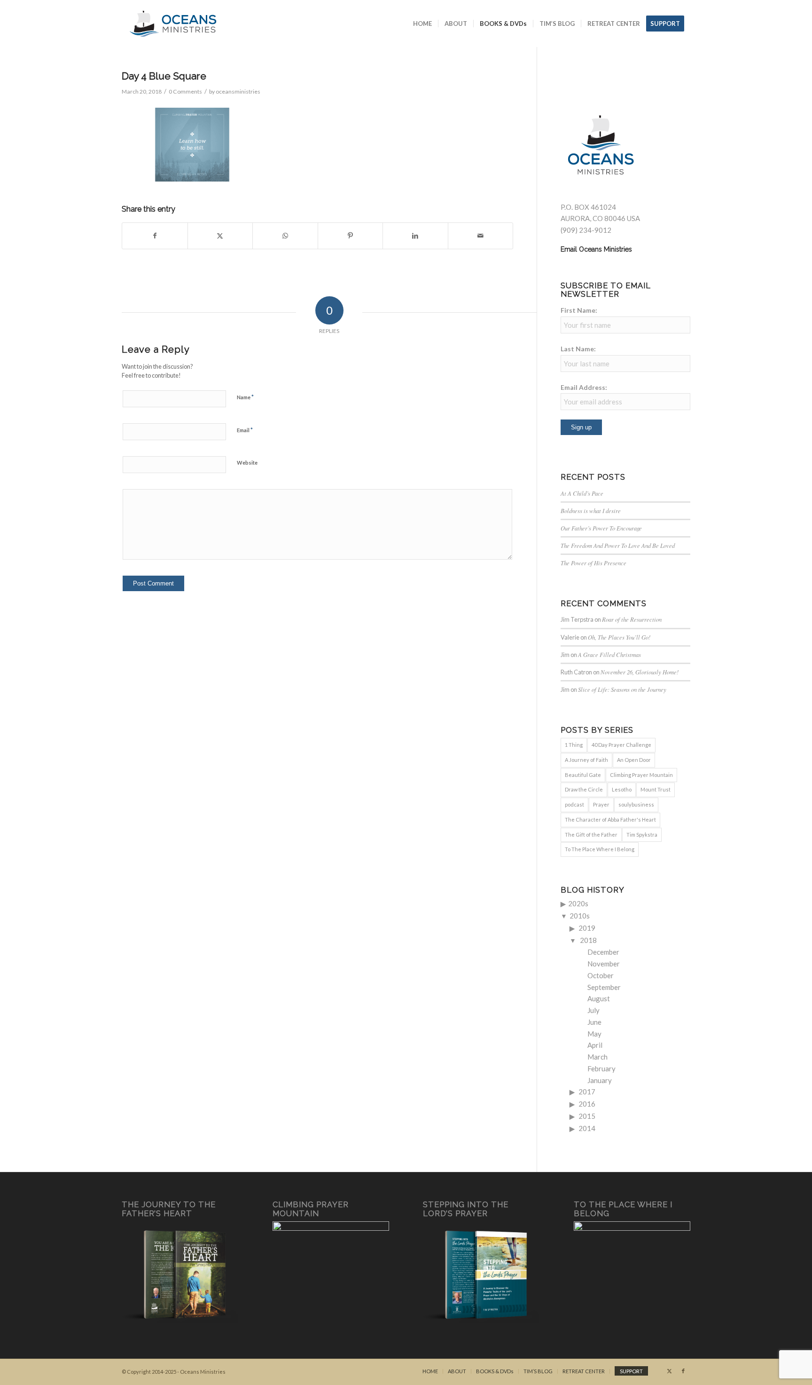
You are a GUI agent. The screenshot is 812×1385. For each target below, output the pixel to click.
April (594, 1045)
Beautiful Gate (583, 775)
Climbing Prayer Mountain (641, 775)
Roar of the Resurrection (632, 619)
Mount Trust (655, 789)
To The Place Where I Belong (599, 849)
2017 (586, 1091)
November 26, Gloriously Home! (640, 672)
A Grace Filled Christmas (609, 654)
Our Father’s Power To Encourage (601, 528)
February (601, 1068)
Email (245, 430)
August (598, 998)
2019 (586, 928)
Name (245, 397)
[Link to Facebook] (683, 1371)
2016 (586, 1104)
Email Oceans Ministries (596, 249)
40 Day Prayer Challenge (621, 745)
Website (247, 462)
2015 (586, 1116)
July (593, 1010)
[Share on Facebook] (154, 236)
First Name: (579, 310)
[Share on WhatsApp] (285, 236)
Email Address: (584, 387)
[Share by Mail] (480, 236)
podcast (574, 804)
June (594, 1022)
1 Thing (574, 745)
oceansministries (238, 91)
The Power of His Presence (593, 563)
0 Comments (185, 91)
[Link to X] (669, 1371)
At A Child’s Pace (582, 493)
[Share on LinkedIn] (415, 236)
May (594, 1033)
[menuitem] (422, 23)
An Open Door (634, 760)
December (603, 952)
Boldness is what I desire (591, 510)
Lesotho (622, 789)
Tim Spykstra (641, 834)
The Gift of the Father (591, 834)
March (597, 1057)
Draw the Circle (584, 789)
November (603, 963)
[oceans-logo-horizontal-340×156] (173, 23)
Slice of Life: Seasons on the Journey (622, 689)
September (604, 987)
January (599, 1080)
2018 (588, 940)
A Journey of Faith (586, 760)
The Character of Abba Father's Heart (610, 819)
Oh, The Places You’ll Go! (619, 637)
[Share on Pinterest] (350, 236)
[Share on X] (220, 236)
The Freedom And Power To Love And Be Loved (618, 545)
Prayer (601, 804)
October (600, 975)
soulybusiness (636, 804)
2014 (586, 1128)
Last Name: (578, 349)
